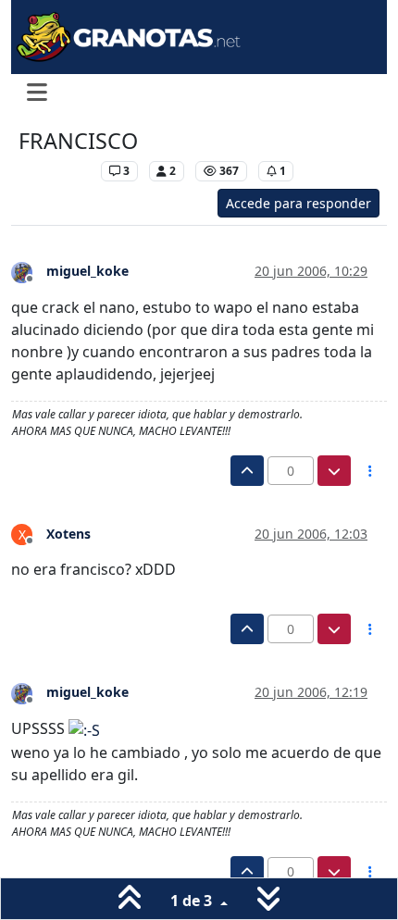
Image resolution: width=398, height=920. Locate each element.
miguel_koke (87, 271)
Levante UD (55, 171)
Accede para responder (298, 203)
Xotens (68, 533)
